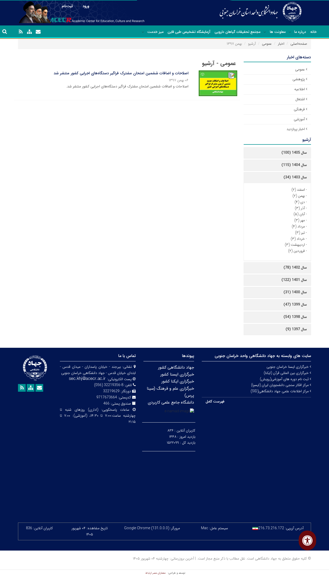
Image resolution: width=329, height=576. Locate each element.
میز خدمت (155, 32)
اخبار (281, 44)
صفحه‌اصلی (298, 44)
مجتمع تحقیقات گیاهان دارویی (237, 32)
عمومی (267, 44)
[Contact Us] (38, 32)
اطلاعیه (299, 89)
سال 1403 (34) (295, 177)
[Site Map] (29, 32)
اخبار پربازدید (296, 129)
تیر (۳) (300, 232)
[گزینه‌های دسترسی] (307, 540)
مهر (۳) (299, 220)
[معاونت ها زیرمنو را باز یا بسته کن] (264, 32)
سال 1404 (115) (294, 165)
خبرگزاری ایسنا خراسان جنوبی (288, 367)
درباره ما (300, 32)
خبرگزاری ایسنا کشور (177, 374)
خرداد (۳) (298, 239)
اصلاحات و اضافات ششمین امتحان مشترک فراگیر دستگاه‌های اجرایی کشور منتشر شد (121, 73)
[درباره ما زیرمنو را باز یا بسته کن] (290, 32)
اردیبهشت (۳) (295, 245)
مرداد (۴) (298, 226)
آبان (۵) (299, 214)
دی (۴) (300, 202)
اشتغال (300, 99)
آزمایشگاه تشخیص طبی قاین (189, 32)
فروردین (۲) (296, 251)
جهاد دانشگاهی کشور (176, 367)
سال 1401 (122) (294, 280)
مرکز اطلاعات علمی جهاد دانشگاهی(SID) (280, 391)
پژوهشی (299, 79)
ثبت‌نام (67, 6)
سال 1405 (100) (294, 153)
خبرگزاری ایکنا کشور (177, 381)
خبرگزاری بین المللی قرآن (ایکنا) (287, 373)
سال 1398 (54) (295, 317)
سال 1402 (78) (295, 267)
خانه (313, 32)
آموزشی (299, 119)
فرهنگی (299, 109)
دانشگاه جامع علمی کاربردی (171, 402)
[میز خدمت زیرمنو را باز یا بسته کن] (143, 32)
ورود (86, 6)
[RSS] (20, 32)
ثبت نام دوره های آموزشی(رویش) (285, 379)
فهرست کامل (215, 401)
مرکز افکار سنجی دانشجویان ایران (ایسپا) (280, 385)
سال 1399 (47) (295, 304)
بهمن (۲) (299, 196)
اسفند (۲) (298, 190)
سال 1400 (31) (295, 292)
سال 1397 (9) (296, 329)
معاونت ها (278, 32)
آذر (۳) (300, 208)
